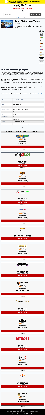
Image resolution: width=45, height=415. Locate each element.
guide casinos (32, 411)
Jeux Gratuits (28, 411)
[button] (22, 11)
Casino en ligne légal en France (14, 411)
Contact (36, 411)
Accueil (8, 411)
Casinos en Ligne (22, 411)
